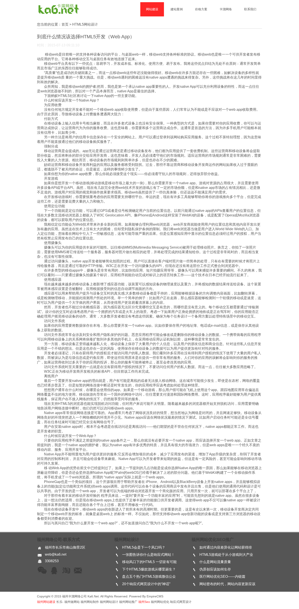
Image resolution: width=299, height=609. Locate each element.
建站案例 (177, 9)
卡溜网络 (226, 9)
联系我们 (250, 9)
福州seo (144, 602)
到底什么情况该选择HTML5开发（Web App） (86, 36)
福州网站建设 (46, 602)
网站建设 (152, 9)
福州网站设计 (126, 539)
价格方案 (201, 9)
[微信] (42, 571)
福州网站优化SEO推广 (213, 539)
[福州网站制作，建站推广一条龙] (58, 14)
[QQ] (54, 571)
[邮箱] (78, 571)
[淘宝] (66, 571)
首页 (65, 24)
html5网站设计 (85, 24)
